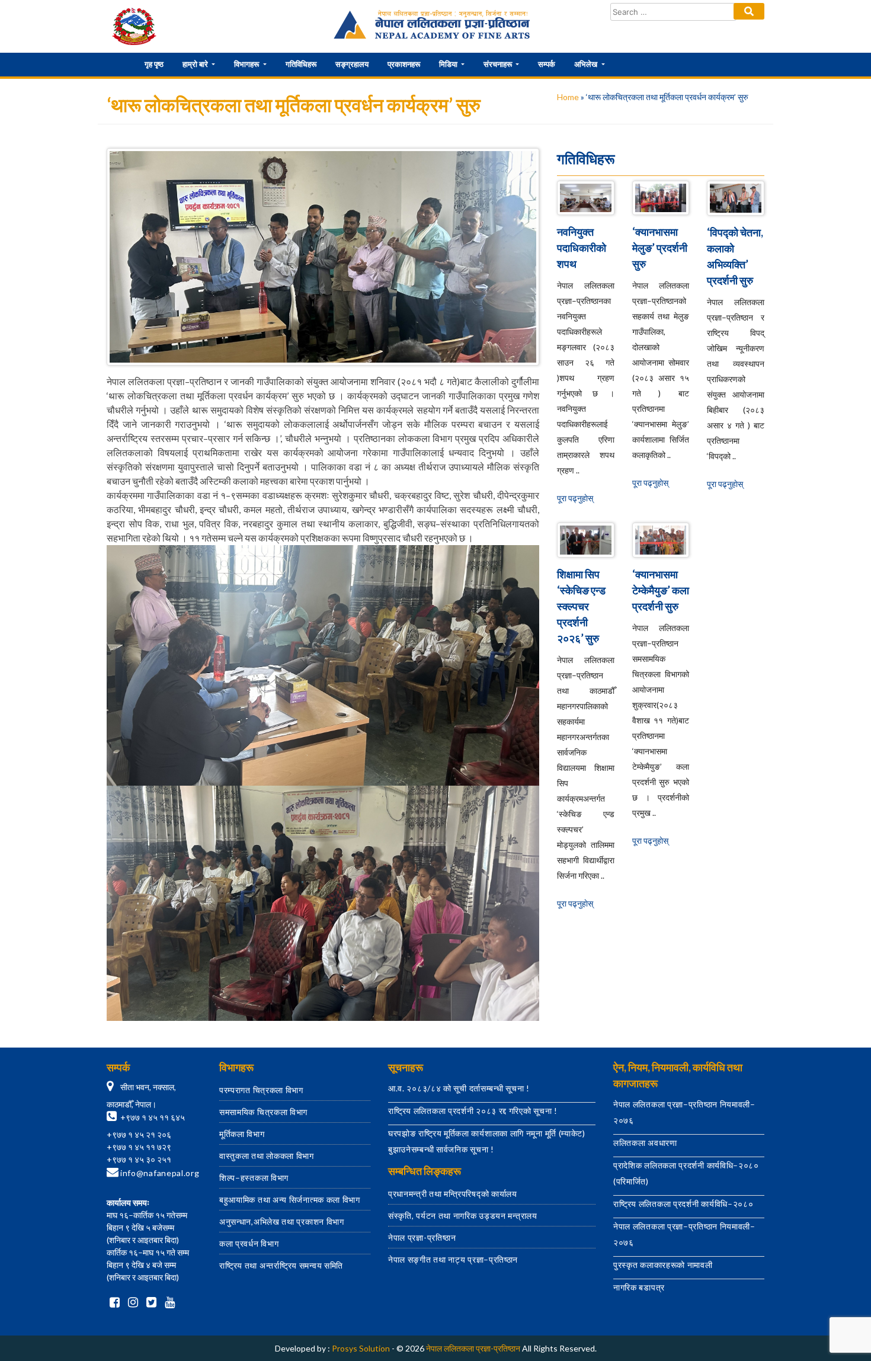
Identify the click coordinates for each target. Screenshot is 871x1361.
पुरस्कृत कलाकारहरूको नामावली (663, 1265)
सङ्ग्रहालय (352, 64)
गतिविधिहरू (301, 64)
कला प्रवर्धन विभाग (248, 1243)
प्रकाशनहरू (404, 64)
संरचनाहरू (498, 64)
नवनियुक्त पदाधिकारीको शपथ (581, 247)
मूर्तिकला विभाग (242, 1134)
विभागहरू (247, 64)
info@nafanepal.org (160, 1173)
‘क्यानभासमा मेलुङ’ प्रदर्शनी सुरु (659, 247)
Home (568, 97)
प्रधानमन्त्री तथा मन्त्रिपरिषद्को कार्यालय (452, 1194)
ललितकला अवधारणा (645, 1143)
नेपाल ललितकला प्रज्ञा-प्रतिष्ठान (473, 1348)
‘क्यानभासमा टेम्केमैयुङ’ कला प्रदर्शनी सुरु (660, 590)
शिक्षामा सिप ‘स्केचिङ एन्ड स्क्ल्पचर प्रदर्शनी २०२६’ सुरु (581, 606)
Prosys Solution (361, 1348)
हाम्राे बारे (196, 64)
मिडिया (449, 64)
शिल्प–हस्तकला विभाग (254, 1178)
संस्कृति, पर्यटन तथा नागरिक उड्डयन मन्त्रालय (462, 1216)
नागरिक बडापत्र (639, 1287)
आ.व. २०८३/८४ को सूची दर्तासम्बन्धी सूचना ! (459, 1088)
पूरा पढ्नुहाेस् (575, 498)
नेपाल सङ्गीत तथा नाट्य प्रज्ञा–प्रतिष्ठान (453, 1259)
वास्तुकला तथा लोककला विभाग (266, 1156)
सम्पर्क (546, 64)
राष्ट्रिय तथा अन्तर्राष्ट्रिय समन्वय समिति (281, 1265)
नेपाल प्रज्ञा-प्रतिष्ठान (422, 1237)
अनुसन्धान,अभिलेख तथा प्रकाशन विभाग (281, 1221)
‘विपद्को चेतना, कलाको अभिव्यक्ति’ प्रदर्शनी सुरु (735, 256)
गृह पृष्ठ (154, 64)
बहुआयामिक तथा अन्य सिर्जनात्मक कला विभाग (289, 1200)
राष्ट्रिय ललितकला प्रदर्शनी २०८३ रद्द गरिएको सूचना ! (473, 1111)
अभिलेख (586, 64)
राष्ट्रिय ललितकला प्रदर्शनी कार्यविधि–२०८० (683, 1204)
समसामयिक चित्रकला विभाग (263, 1112)
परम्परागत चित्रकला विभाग (261, 1090)
